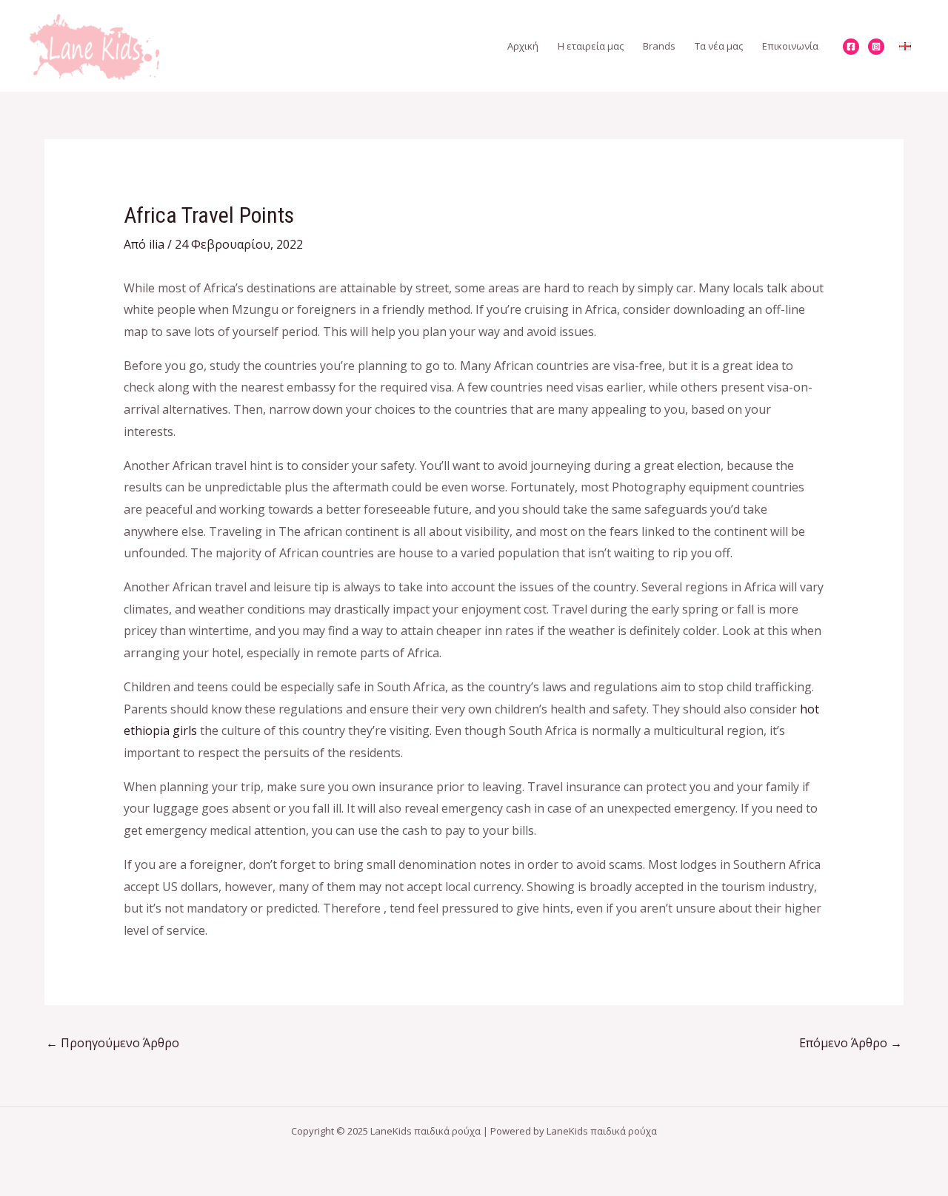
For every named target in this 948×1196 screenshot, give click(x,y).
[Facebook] (851, 46)
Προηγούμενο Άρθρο (112, 1043)
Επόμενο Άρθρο (850, 1043)
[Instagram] (876, 46)
